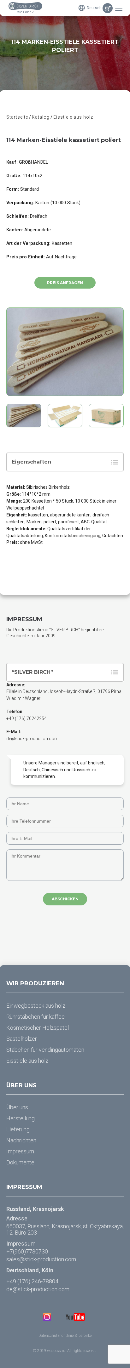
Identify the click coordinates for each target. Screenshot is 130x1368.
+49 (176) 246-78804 (32, 1281)
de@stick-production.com (32, 738)
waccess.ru (56, 1350)
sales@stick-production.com (41, 1259)
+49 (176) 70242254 (26, 718)
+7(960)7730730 (27, 1251)
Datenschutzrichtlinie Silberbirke (65, 1335)
